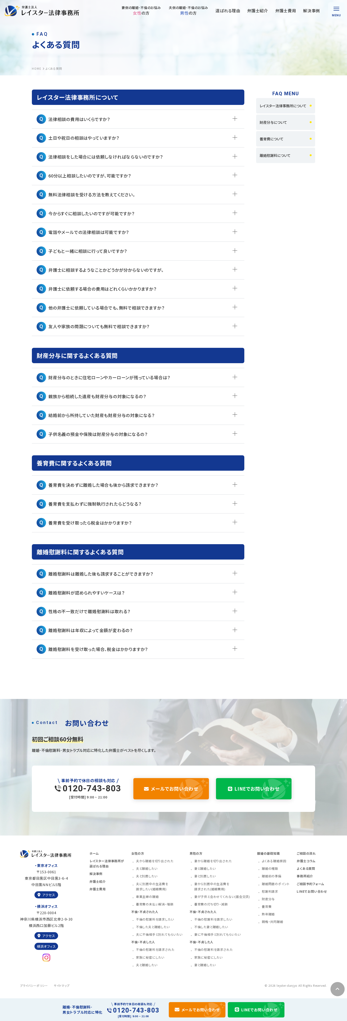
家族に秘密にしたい (150, 957)
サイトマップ (62, 985)
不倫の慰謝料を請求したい (155, 919)
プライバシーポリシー (34, 985)
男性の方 (196, 853)
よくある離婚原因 (274, 861)
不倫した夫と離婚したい (153, 927)
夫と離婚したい (146, 868)
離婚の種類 (270, 868)
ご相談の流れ (306, 853)
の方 (141, 10)
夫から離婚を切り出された (155, 861)
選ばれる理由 (228, 10)
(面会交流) (222, 896)
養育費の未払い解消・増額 (155, 904)
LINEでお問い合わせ (256, 788)
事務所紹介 (305, 876)
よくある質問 (306, 868)
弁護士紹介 (257, 10)
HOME (37, 68)
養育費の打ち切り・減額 (211, 904)
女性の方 (137, 853)
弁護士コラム (306, 861)
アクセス (48, 894)
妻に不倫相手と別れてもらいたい (217, 934)
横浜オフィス (46, 946)
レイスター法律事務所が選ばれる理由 (106, 863)
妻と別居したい (205, 876)
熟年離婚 (268, 914)
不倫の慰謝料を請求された (155, 949)
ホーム (94, 853)
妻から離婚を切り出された (213, 861)
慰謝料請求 (270, 891)
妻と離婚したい (205, 868)
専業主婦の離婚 (147, 896)
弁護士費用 (285, 10)
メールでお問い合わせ (174, 788)
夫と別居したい (146, 876)
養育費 (266, 906)
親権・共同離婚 (272, 921)
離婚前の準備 (271, 876)
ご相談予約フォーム (310, 884)
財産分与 (268, 899)
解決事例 (311, 10)
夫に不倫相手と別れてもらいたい (159, 934)
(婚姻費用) (152, 886)
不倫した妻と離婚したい (211, 927)
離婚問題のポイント (276, 884)
